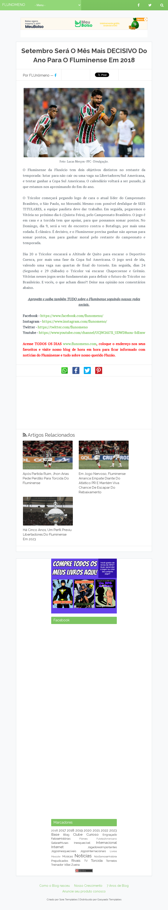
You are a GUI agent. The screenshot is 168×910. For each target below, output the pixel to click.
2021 (96, 830)
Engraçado (110, 834)
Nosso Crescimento (88, 885)
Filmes (83, 838)
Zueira (75, 864)
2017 (62, 830)
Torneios (111, 860)
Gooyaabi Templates (109, 899)
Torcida (97, 860)
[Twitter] (87, 373)
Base (55, 834)
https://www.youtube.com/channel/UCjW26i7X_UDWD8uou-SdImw (92, 332)
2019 (79, 830)
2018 (70, 830)
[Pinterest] (98, 373)
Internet (57, 847)
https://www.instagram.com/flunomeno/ (74, 321)
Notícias (83, 855)
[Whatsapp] (64, 373)
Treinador (57, 864)
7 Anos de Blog (118, 885)
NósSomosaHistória (105, 856)
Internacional (106, 842)
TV (86, 860)
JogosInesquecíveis (63, 851)
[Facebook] (75, 373)
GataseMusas (59, 842)
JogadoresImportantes (102, 847)
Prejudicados (59, 860)
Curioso (92, 834)
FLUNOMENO (13, 5)
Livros (113, 851)
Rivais (75, 860)
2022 (104, 830)
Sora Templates (68, 899)
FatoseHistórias (60, 838)
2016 (54, 830)
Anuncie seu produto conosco (84, 891)
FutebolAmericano (106, 838)
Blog (66, 834)
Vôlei (67, 864)
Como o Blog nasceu (54, 885)
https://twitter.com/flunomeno (63, 327)
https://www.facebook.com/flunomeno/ (71, 315)
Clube (77, 834)
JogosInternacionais (93, 851)
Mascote (55, 856)
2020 (88, 830)
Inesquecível (82, 842)
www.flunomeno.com (79, 343)
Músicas (67, 856)
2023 (113, 830)
